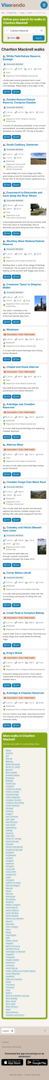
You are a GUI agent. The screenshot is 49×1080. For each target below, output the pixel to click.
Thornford (10, 984)
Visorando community (11, 1047)
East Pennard (11, 822)
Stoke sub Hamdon (14, 979)
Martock (9, 888)
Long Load (10, 869)
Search (39, 38)
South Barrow (12, 968)
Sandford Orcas (12, 949)
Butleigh (9, 780)
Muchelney (10, 899)
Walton (9, 993)
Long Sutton (11, 871)
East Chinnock (12, 816)
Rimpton (9, 943)
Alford (8, 750)
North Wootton (12, 913)
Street (8, 982)
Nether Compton (13, 904)
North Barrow (12, 907)
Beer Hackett (11, 772)
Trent (8, 990)
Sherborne (10, 962)
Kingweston (11, 855)
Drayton (9, 814)
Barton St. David (13, 767)
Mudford (9, 902)
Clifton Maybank (13, 797)
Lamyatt (9, 858)
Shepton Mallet (12, 960)
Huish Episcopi (12, 841)
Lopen (8, 877)
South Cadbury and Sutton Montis (21, 971)
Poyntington (11, 935)
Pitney (8, 932)
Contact (5, 1042)
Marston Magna (13, 885)
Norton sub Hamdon (15, 918)
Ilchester (9, 844)
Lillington (10, 866)
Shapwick (10, 954)
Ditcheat (9, 808)
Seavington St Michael (15, 951)
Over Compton (12, 927)
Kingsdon (10, 852)
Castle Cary (11, 783)
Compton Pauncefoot (15, 803)
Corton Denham (13, 805)
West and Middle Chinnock (17, 995)
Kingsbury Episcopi (14, 849)
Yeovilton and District (15, 1015)
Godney (9, 830)
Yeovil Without (12, 1012)
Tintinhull (10, 987)
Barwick (9, 769)
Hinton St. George (13, 838)
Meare (8, 891)
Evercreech (10, 825)
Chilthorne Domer (13, 789)
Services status (15, 1074)
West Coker (11, 1004)
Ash (7, 756)
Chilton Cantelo (12, 791)
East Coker (10, 819)
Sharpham (10, 957)
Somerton (10, 965)
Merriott (9, 893)
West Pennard (12, 1006)
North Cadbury (12, 910)
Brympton (10, 778)
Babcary (9, 761)
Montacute (10, 896)
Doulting (9, 811)
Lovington (10, 880)
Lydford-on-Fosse (13, 882)
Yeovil (8, 1009)
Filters (14, 38)
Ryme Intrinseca (13, 946)
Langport (10, 860)
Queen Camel (12, 940)
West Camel (11, 1001)
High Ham (10, 836)
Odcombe (10, 924)
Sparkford (10, 976)
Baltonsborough (13, 764)
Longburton (11, 874)
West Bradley (11, 998)
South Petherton (13, 973)
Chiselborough (12, 794)
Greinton (9, 833)
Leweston (10, 863)
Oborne (9, 921)
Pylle (8, 938)
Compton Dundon (13, 800)
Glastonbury (11, 827)
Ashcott (9, 758)
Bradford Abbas (13, 775)
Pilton (8, 929)
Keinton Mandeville (14, 847)
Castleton (10, 786)
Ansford (9, 753)
